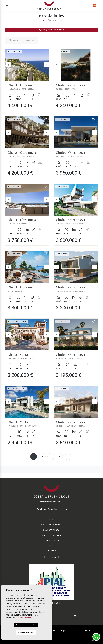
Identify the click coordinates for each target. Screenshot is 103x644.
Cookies (55, 630)
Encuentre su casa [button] (51, 525)
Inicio (51, 520)
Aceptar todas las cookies (26, 625)
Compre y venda (51, 530)
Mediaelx (93, 630)
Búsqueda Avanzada (52, 30)
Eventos (51, 551)
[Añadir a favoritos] (45, 52)
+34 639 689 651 (51, 501)
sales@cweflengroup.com (51, 509)
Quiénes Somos (51, 541)
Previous (8, 65)
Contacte (51, 557)
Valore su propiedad (51, 535)
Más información (23, 617)
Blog (51, 546)
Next (46, 65)
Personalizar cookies (26, 632)
